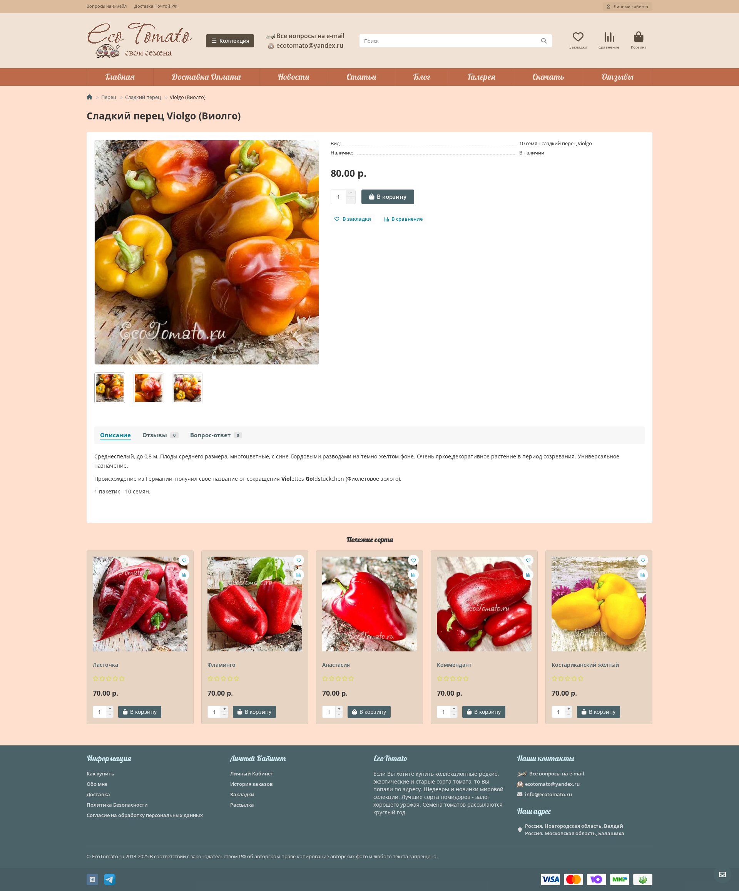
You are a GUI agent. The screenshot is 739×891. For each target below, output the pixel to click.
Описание (115, 435)
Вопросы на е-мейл (107, 6)
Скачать (548, 76)
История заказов (251, 783)
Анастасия (336, 664)
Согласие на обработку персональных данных (145, 815)
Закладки (242, 794)
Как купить (100, 773)
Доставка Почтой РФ (155, 6)
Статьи (361, 76)
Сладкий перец (143, 97)
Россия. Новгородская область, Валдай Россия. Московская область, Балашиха (574, 829)
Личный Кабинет (258, 758)
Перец (108, 97)
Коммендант (454, 664)
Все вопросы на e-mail (310, 36)
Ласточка (105, 664)
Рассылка (242, 804)
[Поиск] (544, 41)
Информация (109, 758)
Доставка (98, 794)
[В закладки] (184, 560)
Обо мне (97, 783)
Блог (421, 76)
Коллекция (234, 40)
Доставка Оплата (206, 76)
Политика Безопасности (117, 804)
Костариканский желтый (585, 664)
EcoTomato (390, 758)
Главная (120, 76)
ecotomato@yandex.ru (552, 783)
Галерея (481, 76)
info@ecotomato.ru (548, 794)
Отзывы (617, 76)
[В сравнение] (184, 574)
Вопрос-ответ (214, 435)
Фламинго (221, 664)
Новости (293, 76)
